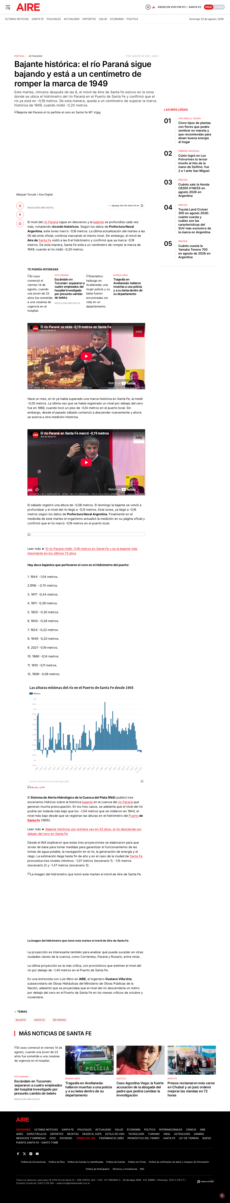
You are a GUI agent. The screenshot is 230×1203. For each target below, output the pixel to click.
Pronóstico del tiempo (143, 1138)
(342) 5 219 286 (46, 1183)
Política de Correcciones (33, 1162)
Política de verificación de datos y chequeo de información (179, 1162)
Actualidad (72, 19)
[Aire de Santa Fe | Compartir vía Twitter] (20, 205)
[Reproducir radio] (148, 7)
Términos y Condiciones (124, 1169)
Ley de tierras (189, 1138)
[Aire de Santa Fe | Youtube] (37, 1154)
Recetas (73, 1134)
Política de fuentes (115, 1162)
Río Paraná (59, 1020)
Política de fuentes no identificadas (85, 1162)
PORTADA (19, 56)
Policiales (54, 19)
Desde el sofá (92, 1134)
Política (132, 19)
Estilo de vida (114, 1134)
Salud (103, 19)
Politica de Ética (57, 1162)
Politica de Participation (98, 1169)
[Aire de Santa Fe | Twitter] (24, 1154)
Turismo (154, 1134)
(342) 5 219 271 (177, 1180)
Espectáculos (36, 1134)
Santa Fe (38, 19)
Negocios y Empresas (31, 1138)
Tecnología (136, 1134)
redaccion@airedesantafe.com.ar (73, 1183)
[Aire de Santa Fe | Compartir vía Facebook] (20, 214)
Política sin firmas (137, 1162)
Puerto (134, 815)
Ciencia (191, 1129)
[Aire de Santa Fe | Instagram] (31, 1154)
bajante (98, 222)
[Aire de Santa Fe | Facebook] (18, 1154)
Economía (117, 19)
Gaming (199, 1134)
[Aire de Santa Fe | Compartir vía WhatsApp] (20, 223)
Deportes (89, 19)
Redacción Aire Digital (40, 207)
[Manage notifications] (222, 1195)
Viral (166, 1134)
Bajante (21, 1020)
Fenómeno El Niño (111, 1138)
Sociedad (65, 1138)
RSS (142, 1169)
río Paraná (51, 222)
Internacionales (170, 1129)
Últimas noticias (17, 19)
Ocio (53, 1138)
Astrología (182, 1134)
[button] (8, 7)
